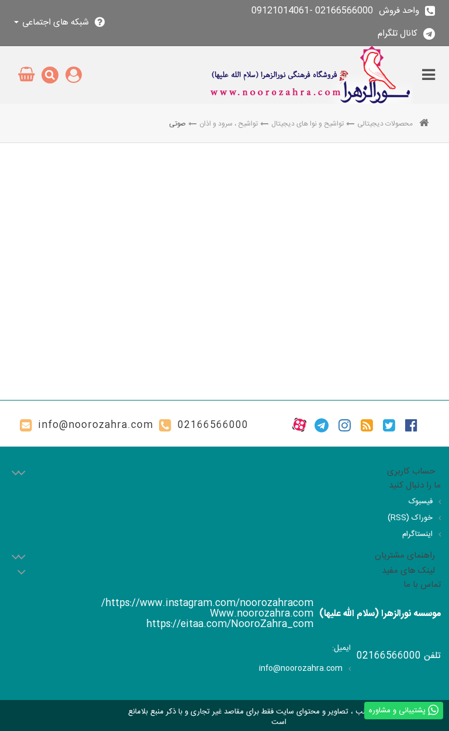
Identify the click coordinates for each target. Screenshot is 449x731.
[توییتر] (389, 425)
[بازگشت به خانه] (424, 124)
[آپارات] (299, 425)
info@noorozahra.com (95, 425)
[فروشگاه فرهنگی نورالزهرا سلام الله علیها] (310, 75)
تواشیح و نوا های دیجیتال (307, 124)
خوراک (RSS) (410, 517)
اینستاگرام (417, 534)
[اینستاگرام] (345, 425)
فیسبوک (421, 501)
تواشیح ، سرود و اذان (228, 124)
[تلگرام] (322, 425)
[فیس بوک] (411, 425)
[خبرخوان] (367, 425)
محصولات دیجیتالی (385, 124)
